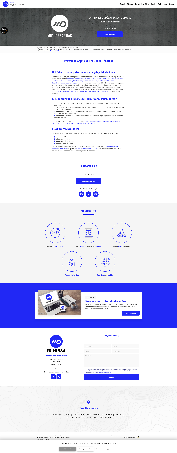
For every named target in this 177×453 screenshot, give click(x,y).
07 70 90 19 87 (110, 28)
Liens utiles (60, 437)
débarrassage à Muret (64, 139)
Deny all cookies (85, 449)
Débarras (130, 4)
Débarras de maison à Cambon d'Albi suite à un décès (105, 300)
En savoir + (47, 439)
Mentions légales (42, 437)
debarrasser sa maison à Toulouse (64, 91)
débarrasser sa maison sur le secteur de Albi (95, 91)
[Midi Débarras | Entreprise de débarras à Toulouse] (6, 4)
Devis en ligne (162, 4)
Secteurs (40, 439)
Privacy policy (113, 449)
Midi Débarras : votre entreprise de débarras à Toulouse (61, 47)
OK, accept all (68, 449)
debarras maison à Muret (65, 141)
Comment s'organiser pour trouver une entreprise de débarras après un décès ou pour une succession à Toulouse (87, 122)
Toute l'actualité (131, 313)
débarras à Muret (62, 137)
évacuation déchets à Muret (86, 149)
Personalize (101, 449)
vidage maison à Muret (64, 143)
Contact (171, 4)
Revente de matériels (142, 4)
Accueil (122, 4)
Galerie (153, 4)
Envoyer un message (88, 181)
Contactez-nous (110, 34)
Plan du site (52, 437)
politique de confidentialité (104, 372)
